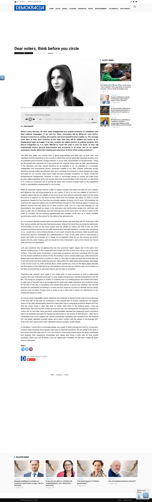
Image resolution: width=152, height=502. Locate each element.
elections (59, 374)
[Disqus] (59, 411)
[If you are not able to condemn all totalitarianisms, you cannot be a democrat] (60, 468)
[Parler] (31, 349)
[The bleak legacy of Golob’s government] (91, 468)
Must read (28, 53)
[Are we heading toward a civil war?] (123, 468)
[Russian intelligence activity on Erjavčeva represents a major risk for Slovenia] (105, 99)
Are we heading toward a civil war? (122, 481)
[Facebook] (131, 1)
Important (113, 117)
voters (66, 374)
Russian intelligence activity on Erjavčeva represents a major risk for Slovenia (120, 98)
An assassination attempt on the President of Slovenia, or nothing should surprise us (120, 110)
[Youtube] (136, 1)
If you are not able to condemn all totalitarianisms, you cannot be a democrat (59, 483)
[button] (135, 7)
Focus (101, 83)
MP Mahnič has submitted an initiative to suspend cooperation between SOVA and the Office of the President (121, 122)
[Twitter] (133, 1)
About (119, 500)
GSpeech (94, 122)
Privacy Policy (127, 500)
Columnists (19, 53)
